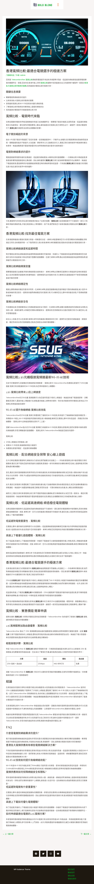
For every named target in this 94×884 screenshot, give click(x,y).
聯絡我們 (71, 872)
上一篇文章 (8, 834)
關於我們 (71, 869)
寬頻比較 (44, 83)
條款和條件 (72, 879)
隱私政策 (71, 876)
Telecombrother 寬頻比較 (22, 80)
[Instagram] (51, 854)
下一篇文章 (86, 834)
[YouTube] (58, 854)
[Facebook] (36, 854)
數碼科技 (10, 75)
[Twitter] (43, 854)
